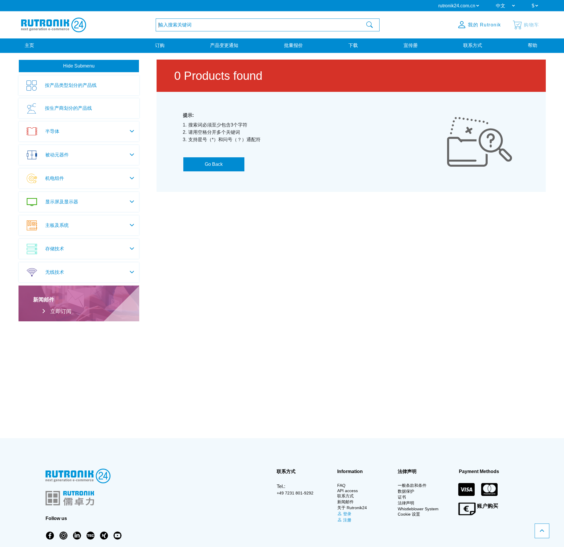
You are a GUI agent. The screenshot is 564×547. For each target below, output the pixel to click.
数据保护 (406, 491)
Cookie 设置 (409, 514)
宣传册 (411, 45)
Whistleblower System (418, 509)
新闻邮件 (345, 501)
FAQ (341, 485)
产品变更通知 (224, 45)
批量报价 (293, 45)
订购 (159, 45)
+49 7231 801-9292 (295, 493)
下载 (353, 45)
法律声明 (406, 503)
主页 (29, 45)
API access (347, 490)
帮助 (532, 45)
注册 (346, 520)
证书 (402, 497)
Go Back (214, 164)
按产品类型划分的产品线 (71, 85)
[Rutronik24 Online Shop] (53, 25)
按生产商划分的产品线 (68, 108)
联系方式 (472, 45)
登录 (346, 513)
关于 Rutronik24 (352, 507)
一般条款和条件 (412, 485)
